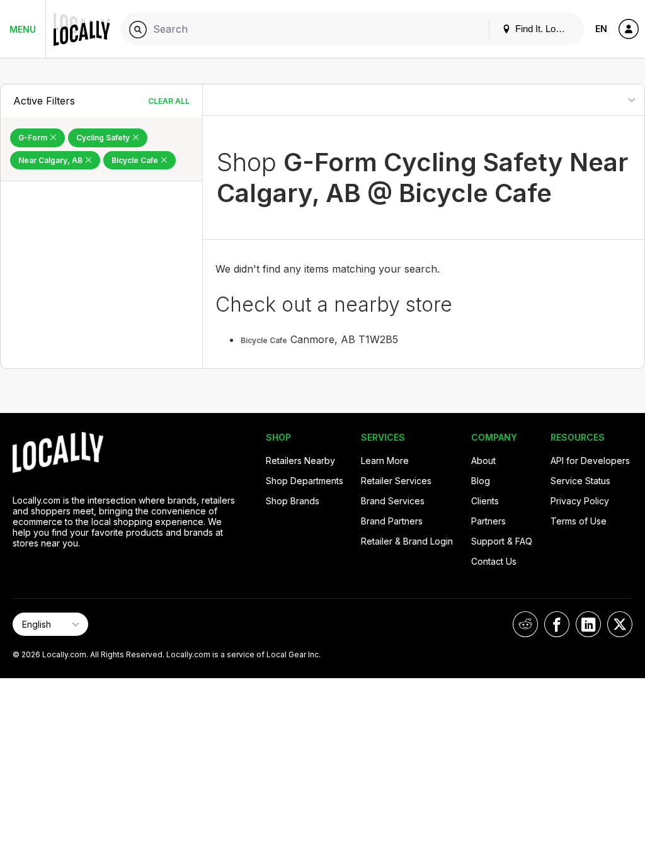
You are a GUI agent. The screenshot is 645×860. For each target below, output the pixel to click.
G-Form (33, 137)
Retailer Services (396, 480)
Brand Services (393, 500)
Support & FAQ (501, 541)
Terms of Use (579, 521)
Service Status (580, 480)
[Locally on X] (619, 624)
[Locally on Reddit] (525, 624)
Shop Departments (304, 480)
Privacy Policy (580, 500)
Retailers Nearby (300, 460)
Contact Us (494, 561)
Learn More (385, 460)
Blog (480, 480)
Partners (488, 521)
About (483, 460)
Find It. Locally (543, 28)
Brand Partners (392, 521)
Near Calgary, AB (51, 160)
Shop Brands (292, 500)
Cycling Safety (104, 137)
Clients (485, 500)
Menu (22, 29)
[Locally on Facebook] (556, 624)
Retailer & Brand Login (407, 541)
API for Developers (590, 460)
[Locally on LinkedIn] (588, 624)
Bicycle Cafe (135, 160)
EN (601, 28)
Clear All (169, 101)
